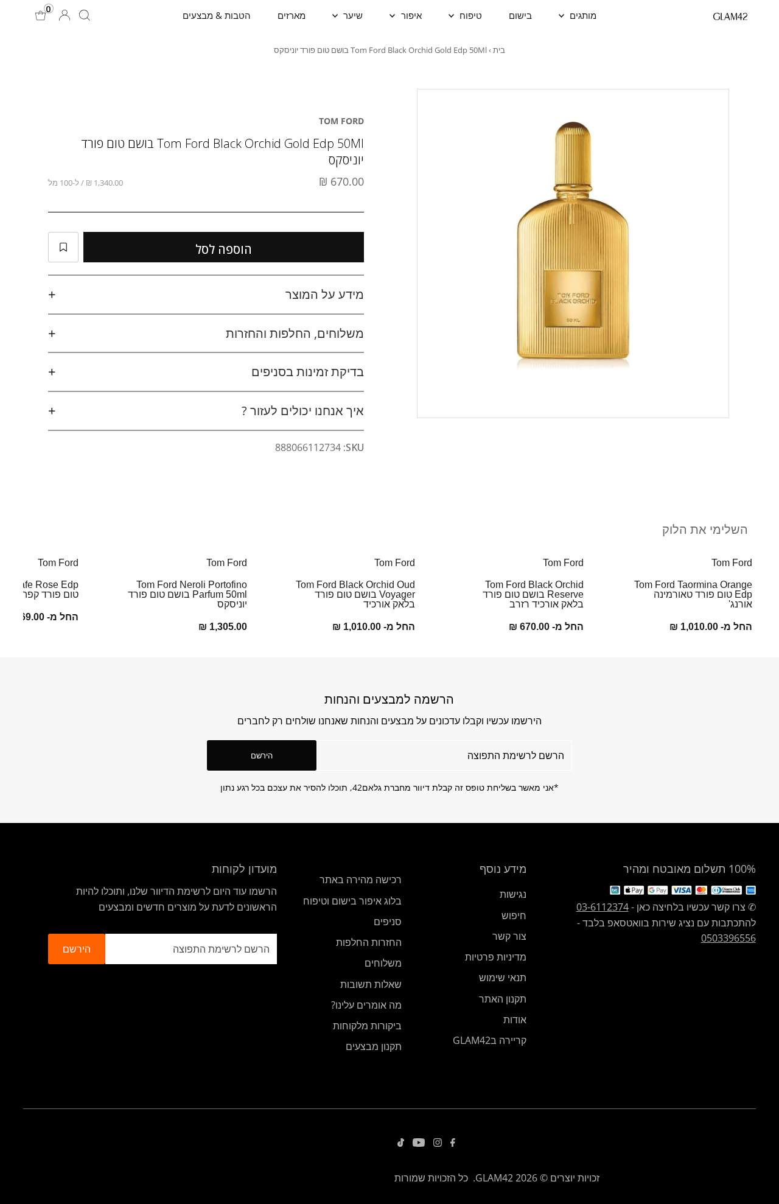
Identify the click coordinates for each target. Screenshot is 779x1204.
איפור (410, 15)
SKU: (353, 447)
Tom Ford (341, 121)
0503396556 (728, 938)
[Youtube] (419, 1143)
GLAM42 (494, 1178)
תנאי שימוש (502, 977)
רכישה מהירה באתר (361, 879)
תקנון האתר (502, 999)
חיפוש (513, 915)
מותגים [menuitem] (581, 15)
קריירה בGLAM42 (489, 1040)
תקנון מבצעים (374, 1046)
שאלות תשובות (371, 984)
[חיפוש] (84, 15)
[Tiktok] (400, 1143)
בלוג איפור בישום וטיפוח (352, 901)
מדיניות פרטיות (495, 957)
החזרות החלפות (369, 942)
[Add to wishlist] (63, 247)
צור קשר (509, 936)
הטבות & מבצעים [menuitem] (217, 15)
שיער (352, 15)
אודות (514, 1019)
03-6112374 (602, 907)
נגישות (513, 894)
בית (499, 49)
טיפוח (469, 15)
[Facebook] (452, 1143)
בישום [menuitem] (520, 15)
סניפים (388, 921)
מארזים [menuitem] (292, 15)
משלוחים (383, 963)
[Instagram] (437, 1143)
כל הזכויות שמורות (431, 1178)
